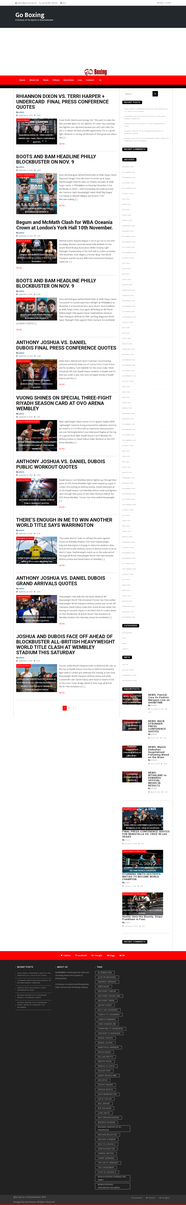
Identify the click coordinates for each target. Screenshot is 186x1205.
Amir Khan (103, 986)
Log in (125, 664)
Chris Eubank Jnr (107, 1024)
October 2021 (128, 435)
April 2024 (126, 279)
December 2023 (128, 301)
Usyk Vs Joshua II (107, 1172)
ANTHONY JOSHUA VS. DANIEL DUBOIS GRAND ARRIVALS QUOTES (60, 580)
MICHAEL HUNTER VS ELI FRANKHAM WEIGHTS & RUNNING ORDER (143, 132)
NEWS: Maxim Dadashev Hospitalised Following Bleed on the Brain (158, 752)
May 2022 (126, 397)
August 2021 (127, 445)
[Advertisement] (93, 48)
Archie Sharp (105, 1005)
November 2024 (129, 242)
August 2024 (128, 258)
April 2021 (126, 467)
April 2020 (126, 531)
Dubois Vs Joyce (106, 1066)
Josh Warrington (107, 1094)
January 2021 (127, 483)
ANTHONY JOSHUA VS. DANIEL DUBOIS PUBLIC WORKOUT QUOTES (60, 464)
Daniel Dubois (105, 1038)
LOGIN (168, 3)
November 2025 (129, 177)
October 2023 (128, 311)
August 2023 (127, 322)
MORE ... (62, 144)
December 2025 (128, 172)
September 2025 (129, 188)
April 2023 (126, 338)
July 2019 (126, 579)
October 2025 (128, 183)
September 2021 (129, 440)
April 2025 (126, 215)
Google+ (166, 1198)
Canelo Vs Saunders (109, 1014)
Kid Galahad (104, 1108)
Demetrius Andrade (108, 1047)
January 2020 (128, 547)
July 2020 (126, 515)
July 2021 (126, 451)
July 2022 (126, 386)
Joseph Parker (105, 1084)
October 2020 (128, 499)
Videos (125, 649)
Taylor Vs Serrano (108, 1162)
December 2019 (128, 553)
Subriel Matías (106, 1153)
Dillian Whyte (105, 1056)
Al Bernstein (105, 972)
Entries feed (128, 670)
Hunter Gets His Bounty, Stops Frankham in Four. (144, 125)
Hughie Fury (104, 1070)
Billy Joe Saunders (108, 1010)
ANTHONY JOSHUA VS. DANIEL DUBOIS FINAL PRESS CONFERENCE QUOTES (66, 345)
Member (160, 3)
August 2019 (127, 574)
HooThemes (30, 1202)
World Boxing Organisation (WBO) (109, 1186)
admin (21, 112)
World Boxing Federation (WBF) (112, 1178)
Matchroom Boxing (108, 1117)
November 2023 (128, 306)
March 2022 (127, 408)
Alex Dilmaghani (107, 977)
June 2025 (126, 204)
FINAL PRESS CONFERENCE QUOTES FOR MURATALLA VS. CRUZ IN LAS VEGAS (146, 110)
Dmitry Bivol (105, 1061)
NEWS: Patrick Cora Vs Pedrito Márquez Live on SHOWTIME (159, 698)
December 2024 (128, 236)
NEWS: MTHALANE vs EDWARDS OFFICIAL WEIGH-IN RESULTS (157, 779)
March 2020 (127, 537)
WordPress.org (129, 680)
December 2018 (128, 617)
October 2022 (128, 370)
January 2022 (128, 419)
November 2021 (128, 429)
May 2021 (125, 462)
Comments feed (129, 675)
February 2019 (128, 606)
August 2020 (128, 510)
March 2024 (127, 285)
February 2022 (128, 413)
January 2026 (128, 167)
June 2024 (126, 269)
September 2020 (129, 504)
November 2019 (129, 558)
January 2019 (128, 612)
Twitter (151, 1198)
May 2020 (126, 526)
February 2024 (128, 290)
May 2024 (126, 274)
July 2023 (126, 327)
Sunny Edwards (106, 1158)
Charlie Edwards (107, 1019)
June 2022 (126, 392)
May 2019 (126, 590)
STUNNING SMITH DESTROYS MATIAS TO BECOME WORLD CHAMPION (144, 117)
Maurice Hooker (106, 1122)
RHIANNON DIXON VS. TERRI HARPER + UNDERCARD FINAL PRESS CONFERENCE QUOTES (62, 101)
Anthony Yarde (106, 1000)
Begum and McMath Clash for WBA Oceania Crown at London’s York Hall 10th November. (64, 225)
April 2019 (126, 596)
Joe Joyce (102, 1080)
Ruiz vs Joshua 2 (106, 1144)
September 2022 (129, 376)
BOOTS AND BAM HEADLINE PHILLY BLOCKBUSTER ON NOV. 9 (56, 159)
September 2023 (129, 317)
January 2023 (128, 354)
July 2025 (126, 199)
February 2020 (128, 542)
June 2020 (126, 520)
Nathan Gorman (107, 1139)
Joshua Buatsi (105, 1089)
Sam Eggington (106, 1148)
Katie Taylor (105, 1099)
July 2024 (126, 263)
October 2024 (128, 247)
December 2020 (128, 488)
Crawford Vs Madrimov (110, 1028)
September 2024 (129, 252)
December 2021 (128, 424)
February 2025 (128, 226)
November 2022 (128, 365)
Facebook (137, 1198)
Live (124, 638)
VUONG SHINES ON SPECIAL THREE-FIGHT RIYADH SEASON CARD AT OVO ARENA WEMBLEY (64, 403)
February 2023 (128, 349)
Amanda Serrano (107, 981)
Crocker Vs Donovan (109, 1033)
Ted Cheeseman (106, 1167)
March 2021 (127, 472)
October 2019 (128, 563)
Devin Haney (104, 1052)
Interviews (127, 633)
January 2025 (128, 231)
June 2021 (126, 456)
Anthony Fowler (107, 991)
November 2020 (129, 494)
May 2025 (126, 209)
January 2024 (128, 295)
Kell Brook (104, 1103)
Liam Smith (104, 1113)
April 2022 (126, 403)
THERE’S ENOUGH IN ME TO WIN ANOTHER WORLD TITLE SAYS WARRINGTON (64, 522)
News (124, 643)
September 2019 (129, 569)
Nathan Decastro (107, 1134)
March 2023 (127, 344)
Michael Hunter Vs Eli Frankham (109, 1128)
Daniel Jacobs (105, 1042)
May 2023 (126, 333)
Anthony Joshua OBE (109, 995)
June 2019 (126, 585)
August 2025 (127, 193)
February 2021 (128, 478)
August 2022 (127, 381)
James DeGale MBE (107, 1075)
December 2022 (128, 360)
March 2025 (127, 220)
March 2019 (127, 601)
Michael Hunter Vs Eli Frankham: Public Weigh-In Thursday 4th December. (146, 139)
